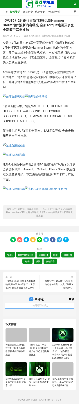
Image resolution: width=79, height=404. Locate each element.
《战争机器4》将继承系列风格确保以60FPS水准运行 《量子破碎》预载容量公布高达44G (20, 284)
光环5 (27, 261)
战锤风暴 (50, 261)
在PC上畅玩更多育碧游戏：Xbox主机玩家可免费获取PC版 (62, 382)
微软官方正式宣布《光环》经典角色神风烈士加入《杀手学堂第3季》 (59, 284)
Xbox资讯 (35, 35)
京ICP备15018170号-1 (50, 399)
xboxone (68, 254)
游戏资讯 (15, 11)
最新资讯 (46, 35)
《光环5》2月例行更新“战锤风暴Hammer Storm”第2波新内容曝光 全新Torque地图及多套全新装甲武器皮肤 (39, 212)
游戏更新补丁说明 (61, 35)
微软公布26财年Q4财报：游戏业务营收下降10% (39, 382)
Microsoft (43, 254)
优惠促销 (40, 11)
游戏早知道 (39, 4)
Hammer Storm (25, 254)
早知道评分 (54, 11)
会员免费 (28, 11)
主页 (5, 11)
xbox (55, 254)
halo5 (10, 254)
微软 (38, 261)
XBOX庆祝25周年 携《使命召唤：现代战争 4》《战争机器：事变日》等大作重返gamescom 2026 (62, 351)
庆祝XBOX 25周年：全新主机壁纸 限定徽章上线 (16, 382)
